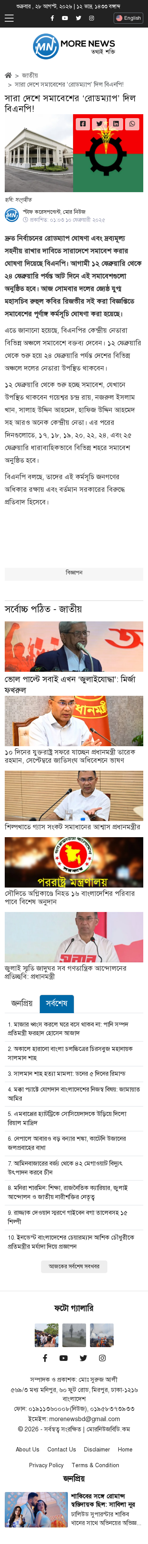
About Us (27, 1449)
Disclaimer (97, 1449)
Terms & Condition (95, 1465)
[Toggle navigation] (9, 18)
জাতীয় (30, 76)
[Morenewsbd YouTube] (65, 18)
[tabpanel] (74, 1146)
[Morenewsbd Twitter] (78, 18)
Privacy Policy (46, 1465)
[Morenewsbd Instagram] (91, 18)
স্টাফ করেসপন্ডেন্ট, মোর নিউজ (54, 212)
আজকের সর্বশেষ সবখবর (74, 1266)
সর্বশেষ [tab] (56, 1003)
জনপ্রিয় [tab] (22, 1003)
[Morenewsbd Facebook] (52, 18)
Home (125, 1449)
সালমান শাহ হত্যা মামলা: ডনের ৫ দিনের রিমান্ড (70, 1074)
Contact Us (61, 1449)
